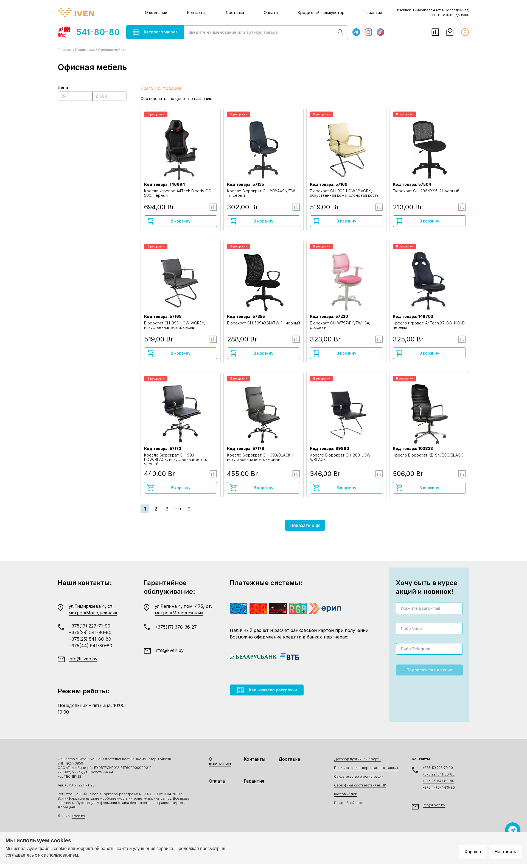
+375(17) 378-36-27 (176, 627)
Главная (65, 50)
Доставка (234, 12)
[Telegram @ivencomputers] (512, 830)
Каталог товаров (161, 32)
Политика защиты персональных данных (366, 768)
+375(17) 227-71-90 (89, 626)
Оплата (271, 12)
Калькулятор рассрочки (273, 690)
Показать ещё (305, 525)
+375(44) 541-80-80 (90, 645)
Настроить (505, 851)
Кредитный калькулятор (321, 12)
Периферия (85, 50)
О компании (156, 12)
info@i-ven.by (83, 658)
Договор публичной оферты (357, 759)
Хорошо (472, 851)
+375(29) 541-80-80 (90, 632)
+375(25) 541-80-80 (90, 639)
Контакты (196, 12)
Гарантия (373, 12)
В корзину (180, 221)
